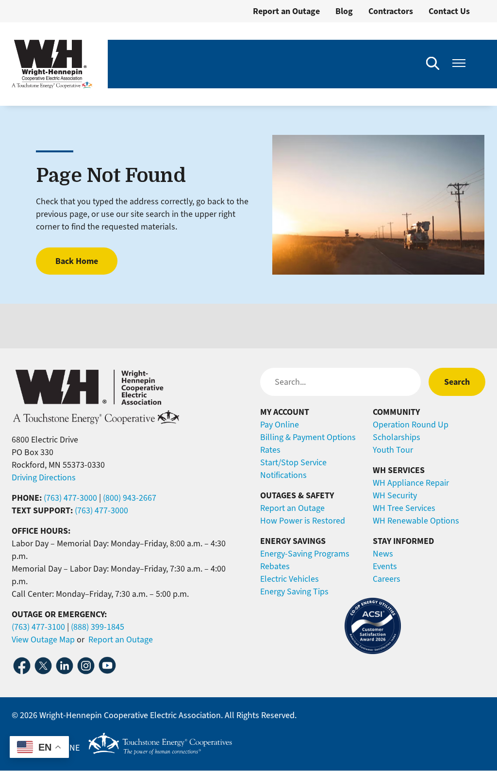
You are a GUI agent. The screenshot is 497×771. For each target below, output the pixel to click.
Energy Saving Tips (294, 591)
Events (385, 566)
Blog (344, 11)
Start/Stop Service (293, 462)
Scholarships (396, 437)
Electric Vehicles (289, 579)
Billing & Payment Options (308, 437)
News (383, 553)
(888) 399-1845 (97, 627)
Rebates (275, 566)
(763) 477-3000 (70, 497)
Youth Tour (393, 449)
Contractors (390, 11)
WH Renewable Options (416, 520)
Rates (270, 449)
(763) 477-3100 (38, 627)
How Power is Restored (302, 520)
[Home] (52, 64)
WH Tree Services (404, 508)
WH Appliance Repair (411, 482)
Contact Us (449, 11)
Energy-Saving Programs (304, 553)
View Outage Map (43, 639)
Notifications (283, 475)
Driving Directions (44, 477)
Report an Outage (286, 11)
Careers (386, 579)
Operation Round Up (410, 424)
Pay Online (279, 424)
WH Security (395, 495)
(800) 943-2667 (129, 497)
